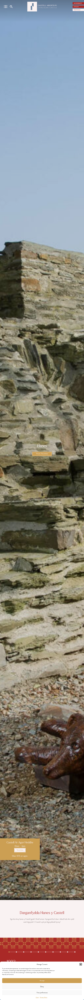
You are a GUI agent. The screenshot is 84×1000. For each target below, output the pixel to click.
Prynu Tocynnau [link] (42, 454)
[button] (81, 964)
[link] (78, 3)
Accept (42, 980)
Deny (42, 986)
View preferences (42, 992)
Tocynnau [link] (19, 850)
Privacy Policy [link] (43, 997)
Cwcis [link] (37, 997)
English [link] (76, 7)
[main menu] (5, 6)
